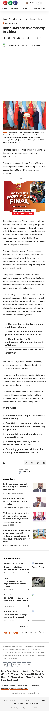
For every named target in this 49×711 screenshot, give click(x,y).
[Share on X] (9, 38)
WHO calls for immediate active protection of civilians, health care (23, 333)
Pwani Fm (40, 671)
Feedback (5, 689)
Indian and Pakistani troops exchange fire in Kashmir (15, 616)
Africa (6, 578)
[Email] (18, 38)
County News (14, 595)
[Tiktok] (19, 664)
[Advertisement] (24, 75)
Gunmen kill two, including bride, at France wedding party (23, 435)
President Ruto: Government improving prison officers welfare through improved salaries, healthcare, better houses (17, 536)
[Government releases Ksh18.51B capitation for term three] (39, 502)
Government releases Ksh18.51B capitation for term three (15, 501)
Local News (7, 508)
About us (4, 686)
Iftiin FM (39, 677)
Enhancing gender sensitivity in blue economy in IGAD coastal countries (23, 451)
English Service (19, 671)
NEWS (14, 508)
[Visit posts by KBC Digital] (5, 45)
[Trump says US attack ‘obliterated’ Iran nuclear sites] (38, 567)
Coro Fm (30, 671)
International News (11, 23)
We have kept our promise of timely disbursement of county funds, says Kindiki (16, 516)
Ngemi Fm (5, 680)
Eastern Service (18, 677)
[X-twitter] (9, 664)
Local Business (15, 522)
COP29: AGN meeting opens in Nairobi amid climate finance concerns (16, 600)
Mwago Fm (6, 677)
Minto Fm (6, 674)
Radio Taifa (6, 671)
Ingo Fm (30, 677)
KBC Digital (15, 45)
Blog (11, 19)
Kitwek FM (39, 674)
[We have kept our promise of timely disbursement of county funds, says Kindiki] (39, 517)
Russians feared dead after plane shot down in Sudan (24, 325)
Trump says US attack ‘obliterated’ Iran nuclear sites (16, 568)
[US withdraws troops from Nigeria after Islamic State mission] (38, 582)
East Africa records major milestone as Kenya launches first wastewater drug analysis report (24, 426)
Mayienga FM (17, 674)
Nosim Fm (15, 680)
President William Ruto (30, 633)
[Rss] (29, 664)
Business (6, 522)
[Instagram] (24, 664)
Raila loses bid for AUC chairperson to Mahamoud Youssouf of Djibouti (24, 342)
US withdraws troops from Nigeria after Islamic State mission (15, 583)
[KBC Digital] (10, 2)
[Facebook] (5, 664)
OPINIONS (6, 493)
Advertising (36, 686)
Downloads (26, 686)
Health (5, 545)
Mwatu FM (29, 674)
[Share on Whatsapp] (14, 38)
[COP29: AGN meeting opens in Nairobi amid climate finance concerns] (38, 598)
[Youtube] (14, 664)
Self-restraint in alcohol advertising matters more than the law (15, 487)
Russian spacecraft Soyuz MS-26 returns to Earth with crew (21, 443)
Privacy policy (22, 689)
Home (5, 19)
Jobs (19, 686)
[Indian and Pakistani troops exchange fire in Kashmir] (38, 615)
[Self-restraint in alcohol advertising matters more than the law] (39, 487)
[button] (27, 3)
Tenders (12, 686)
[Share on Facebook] (4, 38)
